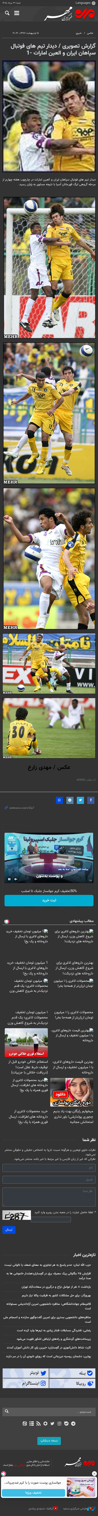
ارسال (8, 1229)
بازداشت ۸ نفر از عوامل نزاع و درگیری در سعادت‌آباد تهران (56, 1287)
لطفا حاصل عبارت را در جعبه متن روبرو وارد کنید (65, 1212)
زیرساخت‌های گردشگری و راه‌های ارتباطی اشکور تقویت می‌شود (54, 1339)
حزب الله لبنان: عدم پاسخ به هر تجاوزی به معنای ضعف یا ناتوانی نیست (47, 1265)
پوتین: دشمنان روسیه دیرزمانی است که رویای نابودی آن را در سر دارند (48, 1356)
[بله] (66, 1424)
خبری (79, 33)
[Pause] (9, 879)
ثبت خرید (49, 900)
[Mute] (16, 879)
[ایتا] (25, 1424)
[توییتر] (52, 1424)
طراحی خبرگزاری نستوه (75, 1509)
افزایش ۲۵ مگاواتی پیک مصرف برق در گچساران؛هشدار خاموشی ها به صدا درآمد (48, 1276)
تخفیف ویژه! (33, 1493)
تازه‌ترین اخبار (84, 1255)
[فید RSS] (39, 1424)
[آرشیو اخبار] (31, 1424)
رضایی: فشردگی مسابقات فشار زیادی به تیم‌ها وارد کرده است (54, 1330)
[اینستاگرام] (59, 1424)
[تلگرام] (73, 1424)
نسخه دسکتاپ (49, 1440)
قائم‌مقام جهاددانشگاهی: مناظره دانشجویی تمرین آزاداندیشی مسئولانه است (48, 1306)
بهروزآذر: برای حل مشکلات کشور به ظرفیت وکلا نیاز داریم (56, 1295)
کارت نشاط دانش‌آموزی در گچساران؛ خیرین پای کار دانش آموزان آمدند (49, 1347)
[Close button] (94, 1473)
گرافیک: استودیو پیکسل (41, 1509)
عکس (90, 33)
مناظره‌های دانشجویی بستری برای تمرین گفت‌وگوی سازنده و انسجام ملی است (47, 1319)
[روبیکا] (46, 1424)
